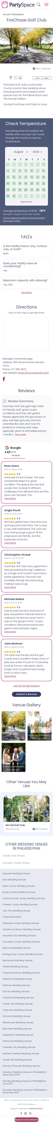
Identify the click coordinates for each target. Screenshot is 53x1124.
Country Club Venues (14, 855)
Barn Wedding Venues (14, 879)
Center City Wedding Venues (18, 1003)
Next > (46, 78)
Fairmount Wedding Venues (17, 1041)
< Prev (37, 78)
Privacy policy (17, 1100)
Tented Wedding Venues (15, 966)
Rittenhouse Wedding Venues (18, 1022)
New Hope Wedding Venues (17, 1028)
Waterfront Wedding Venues (17, 978)
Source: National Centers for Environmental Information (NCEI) (24, 219)
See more (20, 434)
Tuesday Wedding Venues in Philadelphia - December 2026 (25, 1073)
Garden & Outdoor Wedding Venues (22, 929)
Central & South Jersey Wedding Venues (24, 898)
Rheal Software (36, 1109)
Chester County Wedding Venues (20, 904)
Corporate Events (12, 916)
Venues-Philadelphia (13, 14)
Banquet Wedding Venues (16, 873)
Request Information (26, 1119)
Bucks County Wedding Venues (19, 892)
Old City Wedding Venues (16, 991)
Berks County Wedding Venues (19, 886)
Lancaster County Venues (16, 862)
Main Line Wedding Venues (17, 947)
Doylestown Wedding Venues (18, 1034)
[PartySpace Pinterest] (25, 1113)
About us (7, 1100)
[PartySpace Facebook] (5, 379)
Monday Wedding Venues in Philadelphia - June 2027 (25, 1082)
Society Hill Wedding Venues (17, 1059)
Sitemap (36, 1100)
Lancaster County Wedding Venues (21, 941)
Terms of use (27, 1100)
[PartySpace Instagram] (30, 1113)
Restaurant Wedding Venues (18, 960)
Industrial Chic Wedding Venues (19, 935)
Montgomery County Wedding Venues (23, 954)
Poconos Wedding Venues (16, 1016)
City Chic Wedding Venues (16, 910)
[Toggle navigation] (46, 4)
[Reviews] (20, 77)
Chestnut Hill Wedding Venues (18, 997)
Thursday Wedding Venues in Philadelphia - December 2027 (25, 1091)
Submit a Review (26, 694)
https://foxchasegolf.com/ (33, 373)
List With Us (44, 1100)
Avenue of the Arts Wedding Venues (21, 1065)
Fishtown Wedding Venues (16, 985)
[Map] (11, 77)
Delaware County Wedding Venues (21, 923)
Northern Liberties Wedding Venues (21, 1053)
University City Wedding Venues (19, 1047)
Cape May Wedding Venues (17, 1010)
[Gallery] (15, 77)
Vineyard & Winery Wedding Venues (21, 972)
